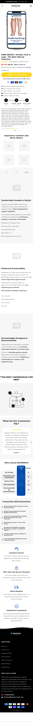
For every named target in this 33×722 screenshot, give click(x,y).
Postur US (18, 710)
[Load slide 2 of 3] (16, 130)
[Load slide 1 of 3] (15, 130)
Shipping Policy (6, 653)
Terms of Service (6, 660)
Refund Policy (6, 663)
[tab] (8, 456)
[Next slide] (20, 130)
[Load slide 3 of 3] (18, 130)
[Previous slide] (13, 130)
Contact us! (5, 650)
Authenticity (5, 667)
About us (4, 646)
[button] (2, 6)
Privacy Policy (6, 656)
